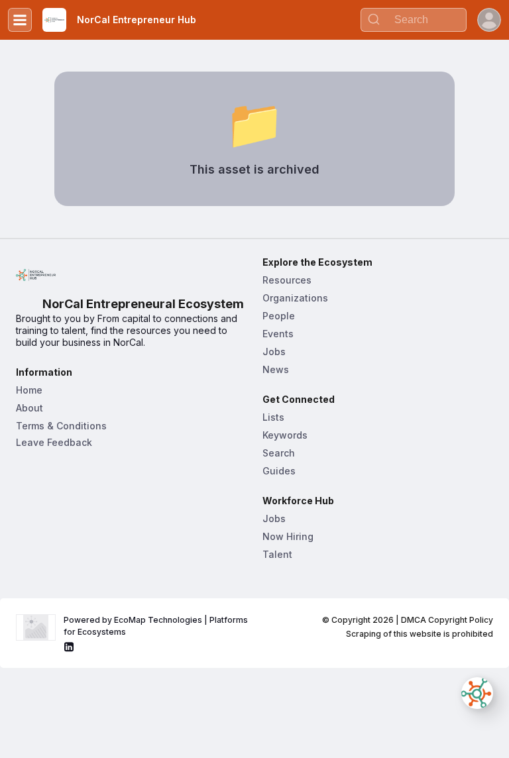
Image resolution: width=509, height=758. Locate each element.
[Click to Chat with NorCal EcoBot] (477, 693)
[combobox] (414, 20)
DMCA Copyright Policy (447, 620)
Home (29, 390)
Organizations (295, 297)
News (275, 369)
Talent (277, 554)
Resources (286, 280)
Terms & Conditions (61, 425)
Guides (279, 470)
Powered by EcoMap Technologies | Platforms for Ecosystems (157, 626)
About (29, 407)
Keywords (285, 435)
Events (278, 333)
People (278, 315)
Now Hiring (287, 536)
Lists (273, 417)
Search (278, 453)
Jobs (274, 351)
